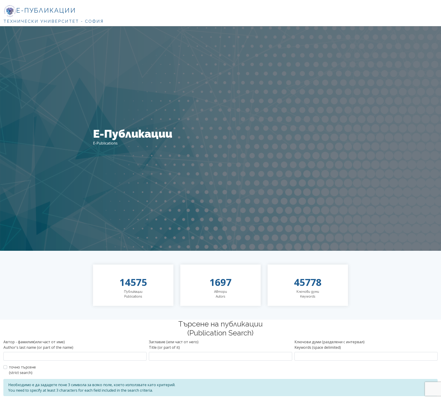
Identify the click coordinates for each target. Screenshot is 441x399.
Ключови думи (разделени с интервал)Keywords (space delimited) (329, 344)
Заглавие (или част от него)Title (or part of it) (173, 344)
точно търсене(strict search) (22, 370)
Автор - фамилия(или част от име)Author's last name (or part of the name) (38, 344)
